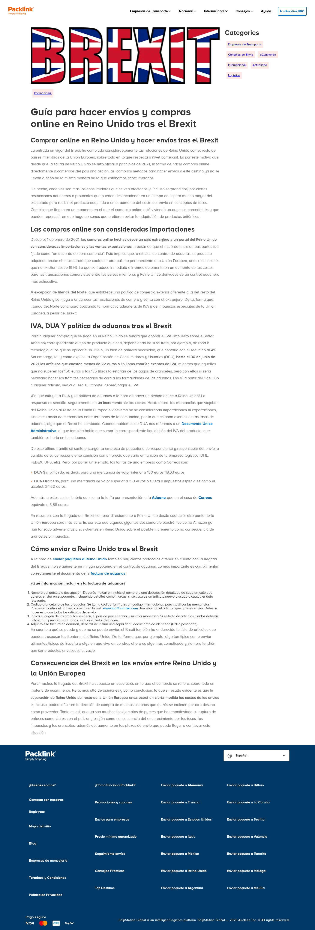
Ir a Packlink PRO (292, 11)
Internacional (43, 93)
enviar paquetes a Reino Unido (80, 559)
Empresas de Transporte (244, 44)
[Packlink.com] (21, 11)
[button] (151, 11)
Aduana (159, 497)
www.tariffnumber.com (120, 608)
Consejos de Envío (240, 54)
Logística (234, 75)
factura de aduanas (108, 573)
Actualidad (260, 65)
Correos (205, 497)
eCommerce (268, 54)
